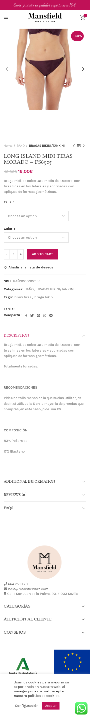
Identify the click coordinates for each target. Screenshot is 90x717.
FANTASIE (11, 309)
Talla (8, 202)
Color (9, 229)
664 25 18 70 (18, 584)
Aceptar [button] (50, 706)
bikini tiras (23, 297)
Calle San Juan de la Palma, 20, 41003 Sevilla (42, 594)
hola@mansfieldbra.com (28, 589)
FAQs (8, 508)
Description (16, 335)
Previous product (73, 145)
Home (8, 146)
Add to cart (42, 254)
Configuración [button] (26, 706)
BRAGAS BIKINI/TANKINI (47, 146)
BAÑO (21, 146)
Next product (83, 145)
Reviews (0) (15, 494)
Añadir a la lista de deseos (30, 267)
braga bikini (44, 297)
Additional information (29, 481)
